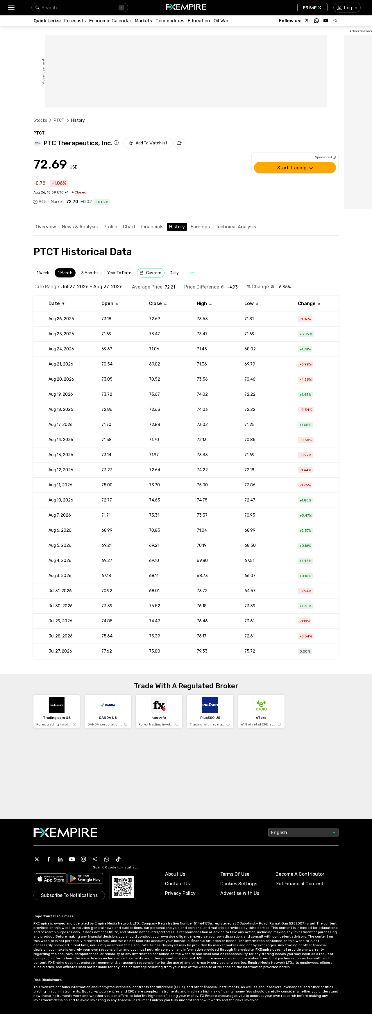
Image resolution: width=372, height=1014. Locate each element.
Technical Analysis (236, 227)
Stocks (40, 120)
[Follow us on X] (307, 20)
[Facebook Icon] (48, 859)
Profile (110, 227)
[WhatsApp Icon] (106, 859)
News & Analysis (80, 227)
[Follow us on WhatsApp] (316, 20)
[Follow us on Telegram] (335, 20)
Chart (129, 227)
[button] (11, 7)
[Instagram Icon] (83, 859)
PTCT (59, 120)
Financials (152, 227)
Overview (46, 227)
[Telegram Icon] (95, 859)
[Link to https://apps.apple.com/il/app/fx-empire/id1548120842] (51, 879)
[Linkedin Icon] (60, 859)
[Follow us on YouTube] (325, 20)
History (177, 227)
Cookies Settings (238, 883)
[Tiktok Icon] (118, 859)
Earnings (200, 227)
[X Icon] (36, 859)
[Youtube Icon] (71, 859)
